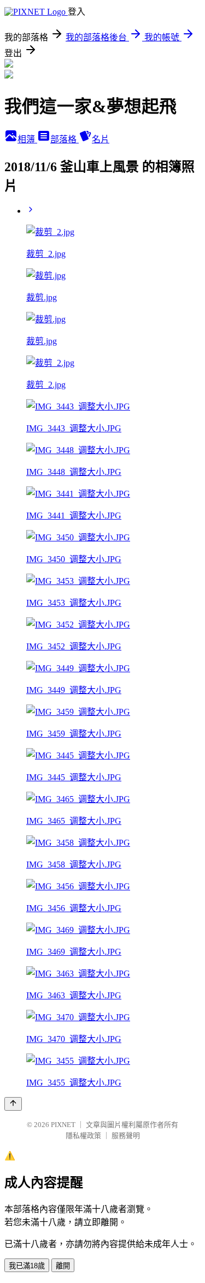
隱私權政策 (83, 1135)
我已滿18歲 (27, 1266)
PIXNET (63, 1125)
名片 (100, 139)
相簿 (27, 139)
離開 (63, 1266)
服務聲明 (126, 1135)
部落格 (64, 139)
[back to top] (13, 1104)
